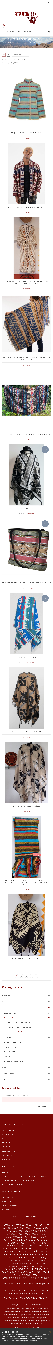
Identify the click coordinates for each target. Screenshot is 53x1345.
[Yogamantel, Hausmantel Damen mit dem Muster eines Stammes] (26, 248)
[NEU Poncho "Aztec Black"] (26, 698)
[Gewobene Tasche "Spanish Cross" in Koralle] (26, 549)
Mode (16, 42)
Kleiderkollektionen (28, 42)
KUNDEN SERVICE (9, 1134)
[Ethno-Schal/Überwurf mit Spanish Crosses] (26, 400)
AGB (4, 1138)
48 (15, 63)
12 (10, 63)
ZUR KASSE (6, 1210)
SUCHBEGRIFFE (8, 1151)
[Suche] (49, 32)
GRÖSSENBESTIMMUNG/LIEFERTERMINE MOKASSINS (24, 1176)
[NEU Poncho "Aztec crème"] (26, 772)
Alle (18, 63)
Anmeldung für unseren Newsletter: (16, 1095)
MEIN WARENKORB (10, 1205)
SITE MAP (6, 1159)
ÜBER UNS (6, 1172)
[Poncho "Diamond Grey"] (26, 475)
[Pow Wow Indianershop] (26, 17)
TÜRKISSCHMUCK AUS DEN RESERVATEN (19, 1180)
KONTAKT (6, 1147)
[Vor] (36, 976)
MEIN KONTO (7, 1197)
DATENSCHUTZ (8, 1155)
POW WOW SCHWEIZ (11, 1130)
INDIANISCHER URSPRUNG (13, 1184)
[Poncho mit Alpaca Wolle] (26, 925)
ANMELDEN (7, 1201)
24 (12, 63)
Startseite (7, 42)
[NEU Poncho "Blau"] (26, 623)
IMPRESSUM (7, 1143)
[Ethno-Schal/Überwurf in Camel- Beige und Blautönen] (26, 324)
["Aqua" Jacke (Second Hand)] (26, 99)
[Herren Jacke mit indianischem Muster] (26, 173)
